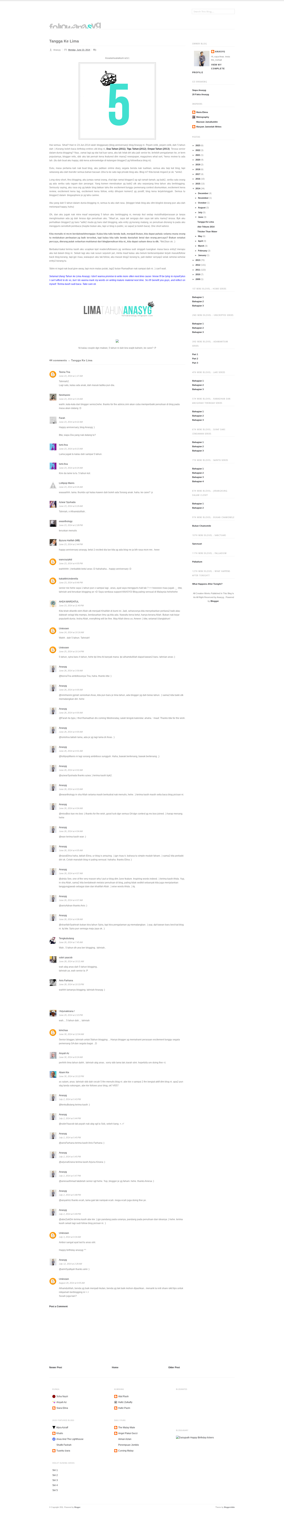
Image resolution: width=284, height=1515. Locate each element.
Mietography (202, 117)
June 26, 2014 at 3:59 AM (71, 670)
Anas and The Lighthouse (69, 1439)
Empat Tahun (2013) (159, 149)
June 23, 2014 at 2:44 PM (71, 544)
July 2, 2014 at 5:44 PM (70, 1118)
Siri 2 (55, 1475)
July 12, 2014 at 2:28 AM (70, 1264)
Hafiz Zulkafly (125, 1402)
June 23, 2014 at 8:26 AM (71, 487)
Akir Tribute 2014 (205, 227)
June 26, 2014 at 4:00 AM (71, 690)
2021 (198, 155)
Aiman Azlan (124, 1439)
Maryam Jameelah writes (208, 127)
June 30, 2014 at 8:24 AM (71, 1057)
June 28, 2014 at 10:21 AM (71, 961)
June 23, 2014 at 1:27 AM (71, 376)
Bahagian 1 (198, 297)
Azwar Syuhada (67, 502)
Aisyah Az (64, 1053)
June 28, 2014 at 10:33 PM (71, 984)
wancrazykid (65, 559)
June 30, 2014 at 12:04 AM (71, 1034)
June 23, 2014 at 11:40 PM (71, 605)
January (202, 255)
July (200, 212)
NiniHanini (64, 395)
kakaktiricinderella (68, 578)
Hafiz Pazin (124, 1408)
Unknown (64, 628)
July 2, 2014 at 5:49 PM (70, 1214)
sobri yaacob (65, 957)
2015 (198, 183)
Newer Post (55, 1367)
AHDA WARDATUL (69, 601)
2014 (198, 188)
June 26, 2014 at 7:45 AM (71, 942)
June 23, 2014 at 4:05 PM (71, 563)
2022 (198, 150)
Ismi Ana (63, 445)
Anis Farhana (66, 980)
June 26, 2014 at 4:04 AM (71, 808)
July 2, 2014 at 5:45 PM (70, 1137)
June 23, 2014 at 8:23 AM (71, 449)
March (201, 246)
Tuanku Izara (63, 1450)
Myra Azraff (62, 1427)
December (203, 193)
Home (115, 1367)
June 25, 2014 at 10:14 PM (71, 651)
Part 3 (195, 363)
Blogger (215, 601)
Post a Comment (58, 1306)
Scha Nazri (62, 1396)
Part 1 (195, 354)
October (202, 203)
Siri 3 (55, 1480)
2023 (198, 145)
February (203, 250)
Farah (62, 418)
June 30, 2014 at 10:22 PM (71, 1076)
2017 (198, 174)
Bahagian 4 (198, 481)
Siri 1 (55, 1470)
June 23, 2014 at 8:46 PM (71, 582)
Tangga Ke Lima (205, 222)
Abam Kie (64, 1072)
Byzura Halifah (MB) (69, 540)
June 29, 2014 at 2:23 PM (71, 1015)
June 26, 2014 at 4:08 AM (71, 919)
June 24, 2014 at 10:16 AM (71, 632)
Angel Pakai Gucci (128, 1433)
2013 (198, 260)
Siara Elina (62, 1408)
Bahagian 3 (198, 306)
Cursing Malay (125, 1450)
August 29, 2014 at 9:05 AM (72, 1283)
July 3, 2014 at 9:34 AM (70, 1237)
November (203, 198)
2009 (198, 279)
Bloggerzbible (229, 1507)
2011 (198, 270)
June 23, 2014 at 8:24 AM (71, 468)
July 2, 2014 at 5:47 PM (70, 1176)
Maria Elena (202, 112)
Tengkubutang (66, 938)
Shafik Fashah (63, 1445)
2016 (198, 179)
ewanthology (65, 521)
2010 (198, 274)
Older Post (174, 1367)
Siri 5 (55, 1490)
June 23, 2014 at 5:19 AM (71, 399)
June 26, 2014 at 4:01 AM (71, 751)
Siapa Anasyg (199, 90)
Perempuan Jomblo (128, 1445)
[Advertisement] (78, 1336)
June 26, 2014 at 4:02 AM (71, 770)
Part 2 (195, 358)
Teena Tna (64, 372)
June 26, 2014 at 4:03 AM (71, 789)
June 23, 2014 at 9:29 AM (71, 506)
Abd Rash (123, 1396)
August (202, 207)
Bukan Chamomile (201, 526)
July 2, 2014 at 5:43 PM (70, 1099)
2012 (198, 265)
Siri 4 (55, 1485)
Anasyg (220, 51)
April (200, 241)
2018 (198, 169)
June (201, 217)
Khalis (59, 1433)
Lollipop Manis (66, 483)
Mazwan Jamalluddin (207, 122)
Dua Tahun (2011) (116, 149)
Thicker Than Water (207, 231)
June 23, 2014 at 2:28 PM (71, 525)
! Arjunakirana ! (67, 1011)
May (200, 236)
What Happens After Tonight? (207, 584)
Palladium (197, 562)
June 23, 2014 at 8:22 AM (71, 422)
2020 (198, 160)
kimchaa (63, 1030)
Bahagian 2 (198, 301)
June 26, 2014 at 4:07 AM (71, 873)
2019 (198, 164)
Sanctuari (197, 544)
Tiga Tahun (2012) (136, 149)
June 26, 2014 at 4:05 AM (71, 850)
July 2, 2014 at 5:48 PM (70, 1195)
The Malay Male (126, 1427)
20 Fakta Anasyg (200, 94)
